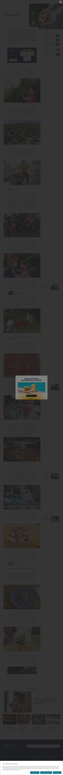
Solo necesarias (35, 772)
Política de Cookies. (17, 769)
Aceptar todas (57, 772)
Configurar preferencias (46, 772)
